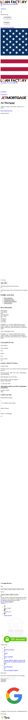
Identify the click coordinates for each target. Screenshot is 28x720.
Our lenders (3, 91)
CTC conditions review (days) (8, 403)
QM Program (4, 310)
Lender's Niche (4, 366)
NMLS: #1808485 (8, 656)
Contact (6, 653)
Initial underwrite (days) (6, 397)
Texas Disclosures (8, 666)
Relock (2, 353)
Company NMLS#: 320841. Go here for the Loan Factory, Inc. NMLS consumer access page (14, 662)
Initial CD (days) (5, 408)
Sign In (2, 27)
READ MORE (4, 601)
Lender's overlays (5, 390)
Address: (3, 106)
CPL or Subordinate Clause (7, 331)
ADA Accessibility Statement (11, 670)
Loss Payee (3, 321)
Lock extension (4, 348)
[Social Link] (14, 708)
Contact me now (8, 615)
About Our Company (9, 649)
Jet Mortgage (4, 94)
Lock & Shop (4, 358)
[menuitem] (8, 18)
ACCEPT (11, 601)
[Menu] (1, 84)
